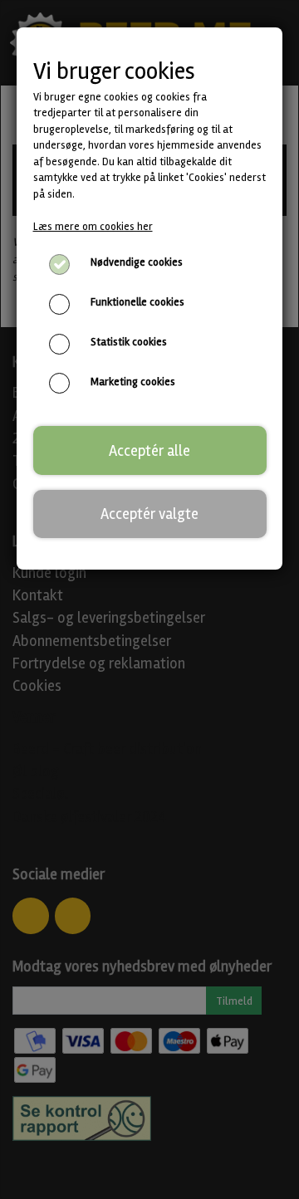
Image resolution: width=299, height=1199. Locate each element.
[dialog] (149, 599)
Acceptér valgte (149, 514)
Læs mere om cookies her (93, 226)
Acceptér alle (149, 451)
